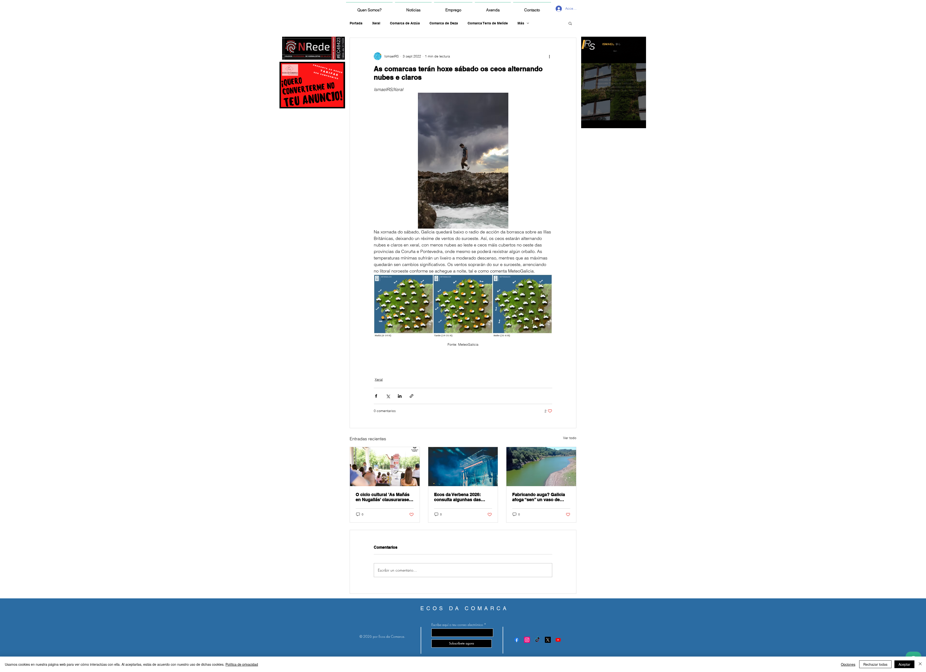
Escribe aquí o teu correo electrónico (457, 624)
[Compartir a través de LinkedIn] (399, 396)
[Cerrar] (920, 664)
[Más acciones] (549, 56)
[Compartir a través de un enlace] (411, 396)
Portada (356, 23)
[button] (570, 23)
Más (520, 23)
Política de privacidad (241, 664)
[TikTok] (537, 640)
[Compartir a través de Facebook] (376, 396)
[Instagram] (527, 640)
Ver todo (569, 438)
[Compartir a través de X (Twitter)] (388, 396)
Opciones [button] (848, 664)
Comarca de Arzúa (405, 23)
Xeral (376, 23)
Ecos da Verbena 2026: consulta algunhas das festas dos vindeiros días (460, 497)
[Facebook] (517, 640)
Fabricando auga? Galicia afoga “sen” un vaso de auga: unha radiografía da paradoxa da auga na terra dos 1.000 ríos (539, 497)
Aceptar (904, 664)
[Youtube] (558, 640)
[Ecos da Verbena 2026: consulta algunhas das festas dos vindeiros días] (463, 466)
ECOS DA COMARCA (464, 608)
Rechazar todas (875, 664)
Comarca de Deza (443, 23)
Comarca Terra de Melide (488, 23)
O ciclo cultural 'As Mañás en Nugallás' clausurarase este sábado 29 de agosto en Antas (382, 497)
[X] (548, 640)
